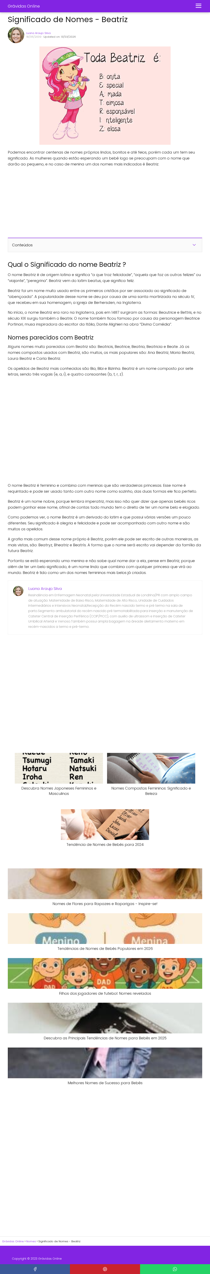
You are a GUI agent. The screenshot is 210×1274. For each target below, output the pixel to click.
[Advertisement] (69, 202)
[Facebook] (35, 1269)
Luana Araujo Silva (38, 33)
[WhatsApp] (175, 1269)
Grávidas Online (24, 6)
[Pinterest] (105, 1269)
